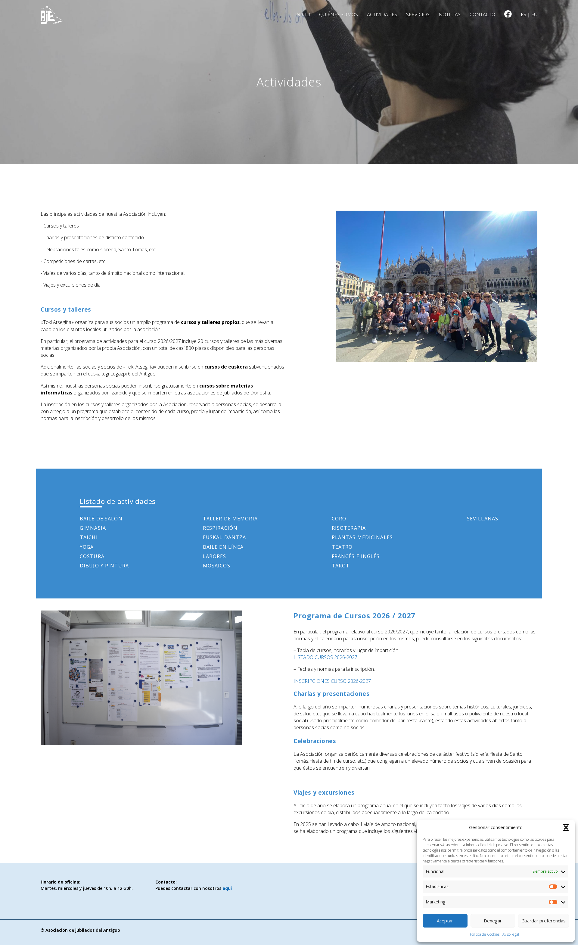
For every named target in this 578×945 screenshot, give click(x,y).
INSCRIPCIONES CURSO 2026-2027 (332, 681)
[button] (566, 827)
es (523, 14)
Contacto (482, 14)
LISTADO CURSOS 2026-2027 (325, 657)
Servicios (418, 14)
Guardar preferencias (543, 921)
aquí (227, 888)
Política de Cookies (484, 934)
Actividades (382, 14)
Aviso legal (510, 934)
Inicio (302, 14)
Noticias (450, 14)
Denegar (493, 921)
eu (534, 14)
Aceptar (445, 921)
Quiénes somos (338, 14)
